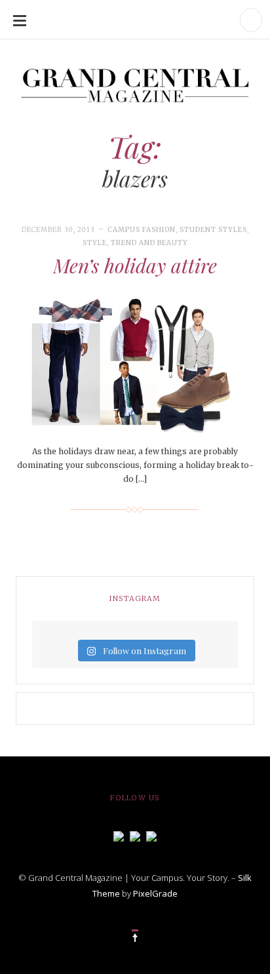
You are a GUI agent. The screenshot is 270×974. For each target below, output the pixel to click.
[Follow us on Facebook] (118, 835)
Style (95, 243)
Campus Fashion (141, 229)
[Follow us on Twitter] (135, 835)
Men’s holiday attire (135, 265)
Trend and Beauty (149, 243)
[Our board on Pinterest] (151, 835)
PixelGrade (155, 893)
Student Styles (213, 229)
